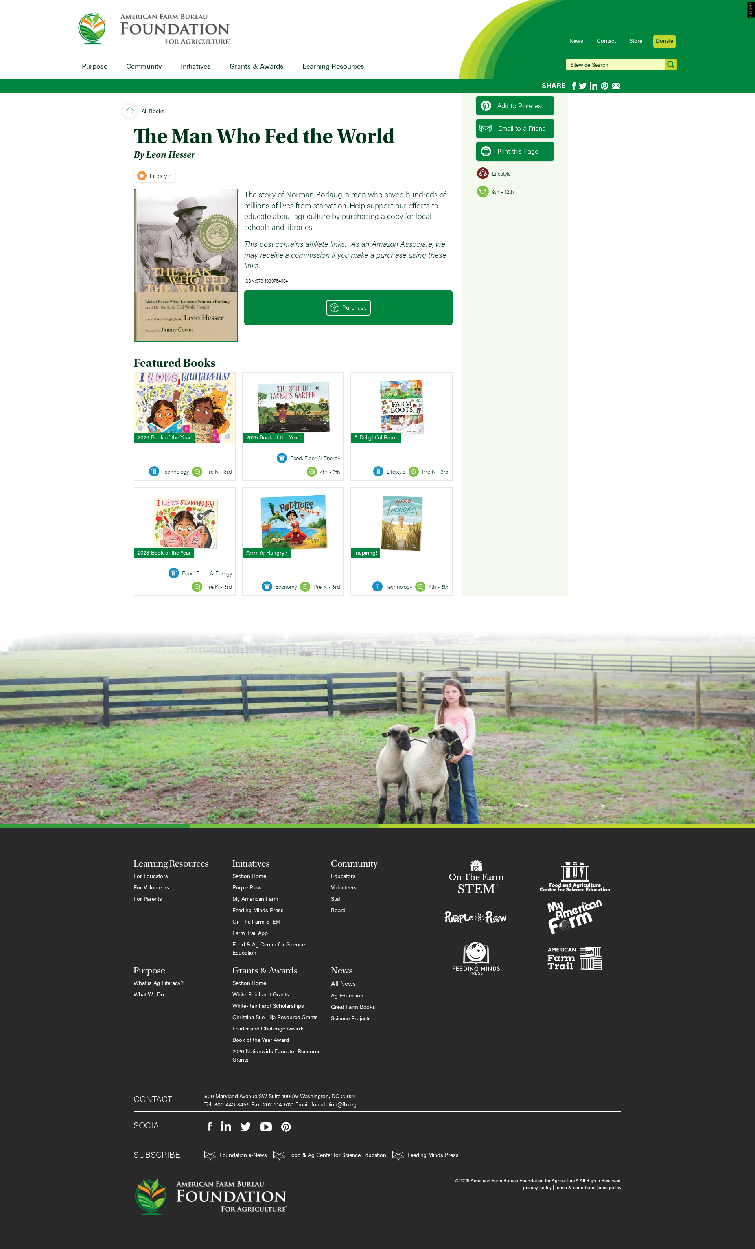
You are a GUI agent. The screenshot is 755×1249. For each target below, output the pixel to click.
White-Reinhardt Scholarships (268, 1005)
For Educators (151, 876)
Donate (664, 40)
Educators (343, 876)
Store (636, 40)
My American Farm (255, 898)
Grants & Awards (257, 66)
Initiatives (196, 66)
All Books (153, 111)
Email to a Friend (522, 128)
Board (338, 910)
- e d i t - (751, 10)
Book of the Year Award (260, 1039)
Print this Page (517, 151)
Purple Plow (247, 887)
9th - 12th (503, 191)
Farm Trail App (250, 933)
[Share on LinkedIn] (594, 86)
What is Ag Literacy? (159, 982)
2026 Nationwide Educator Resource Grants (276, 1055)
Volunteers (344, 887)
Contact (606, 40)
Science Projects (351, 1018)
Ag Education (347, 995)
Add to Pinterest (520, 106)
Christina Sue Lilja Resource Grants (275, 1017)
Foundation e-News (243, 1155)
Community (144, 66)
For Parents (148, 898)
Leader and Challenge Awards (268, 1028)
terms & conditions (575, 1187)
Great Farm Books (353, 1006)
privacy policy (537, 1187)
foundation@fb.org (334, 1104)
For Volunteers (151, 887)
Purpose (94, 66)
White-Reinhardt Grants (260, 994)
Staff (336, 898)
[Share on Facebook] (574, 86)
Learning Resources (333, 66)
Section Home (249, 876)
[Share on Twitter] (583, 86)
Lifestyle (161, 176)
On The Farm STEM (256, 921)
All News (343, 983)
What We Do (149, 994)
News (576, 40)
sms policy (610, 1187)
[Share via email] (616, 86)
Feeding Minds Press (258, 910)
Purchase (355, 307)
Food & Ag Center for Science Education (268, 948)
